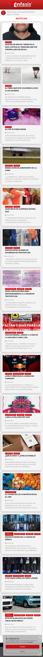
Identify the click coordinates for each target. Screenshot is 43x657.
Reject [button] (22, 651)
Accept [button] (22, 647)
